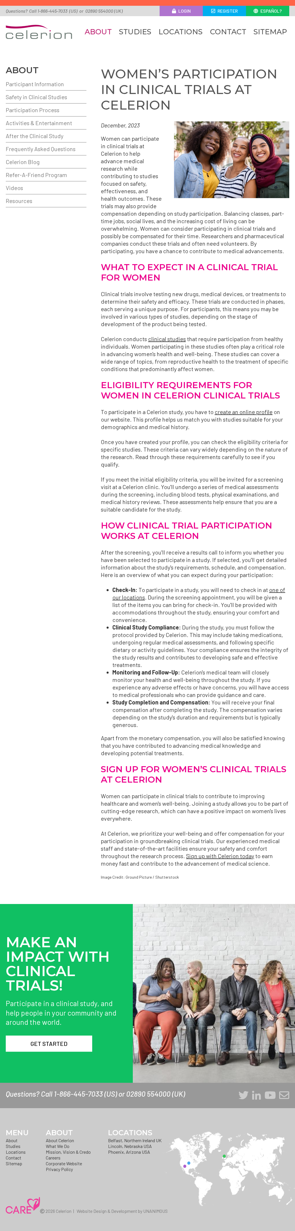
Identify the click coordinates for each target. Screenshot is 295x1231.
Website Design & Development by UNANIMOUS (122, 1211)
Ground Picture (139, 877)
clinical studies (167, 338)
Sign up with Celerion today (220, 855)
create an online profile (244, 411)
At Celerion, (115, 833)
